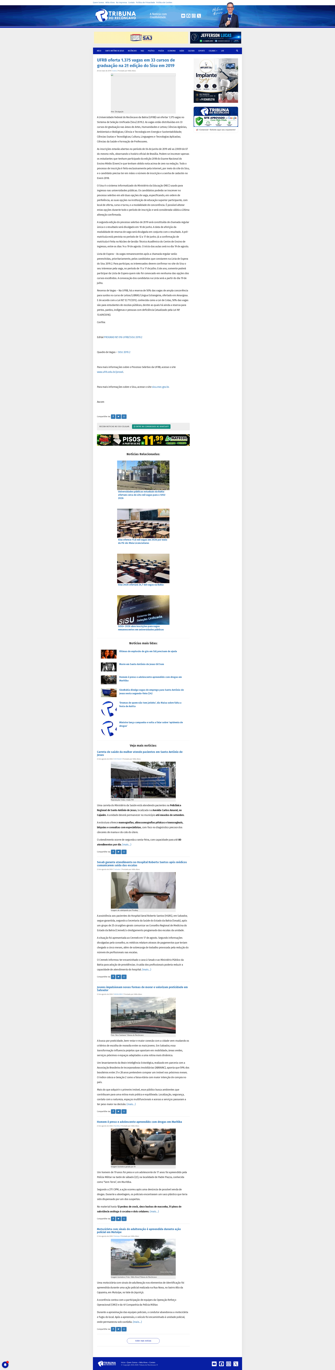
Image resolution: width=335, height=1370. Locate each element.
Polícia (161, 51)
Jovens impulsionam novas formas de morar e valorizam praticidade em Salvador (142, 989)
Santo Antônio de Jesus (114, 51)
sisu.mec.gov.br (160, 386)
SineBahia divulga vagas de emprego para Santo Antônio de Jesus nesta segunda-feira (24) (151, 691)
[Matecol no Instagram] (143, 440)
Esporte (201, 51)
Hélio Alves (110, 2)
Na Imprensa (121, 2)
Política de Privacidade (145, 2)
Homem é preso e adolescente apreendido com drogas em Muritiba (150, 679)
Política (151, 51)
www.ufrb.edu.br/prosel (110, 371)
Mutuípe (117, 1236)
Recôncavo (132, 51)
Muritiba (117, 1126)
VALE (142, 51)
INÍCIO (99, 51)
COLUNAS (212, 51)
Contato (131, 2)
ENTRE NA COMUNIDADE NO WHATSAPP (152, 426)
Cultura (191, 51)
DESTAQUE (118, 759)
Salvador (117, 869)
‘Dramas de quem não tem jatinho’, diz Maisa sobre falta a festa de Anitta (150, 704)
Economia (171, 51)
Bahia (115, 71)
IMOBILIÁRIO (118, 994)
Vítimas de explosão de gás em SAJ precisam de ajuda (148, 651)
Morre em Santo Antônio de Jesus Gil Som (141, 664)
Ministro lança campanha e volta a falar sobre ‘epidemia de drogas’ (151, 724)
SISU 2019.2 (124, 352)
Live (222, 51)
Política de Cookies (164, 2)
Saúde (181, 51)
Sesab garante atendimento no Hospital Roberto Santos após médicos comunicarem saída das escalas (142, 864)
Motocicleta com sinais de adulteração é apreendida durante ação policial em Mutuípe (139, 1230)
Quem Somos (98, 2)
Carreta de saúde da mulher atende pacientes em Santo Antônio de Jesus (140, 753)
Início (123, 1362)
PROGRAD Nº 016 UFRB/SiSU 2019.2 (123, 337)
